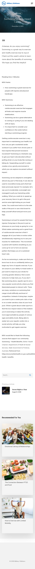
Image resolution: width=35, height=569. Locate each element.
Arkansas (17, 13)
